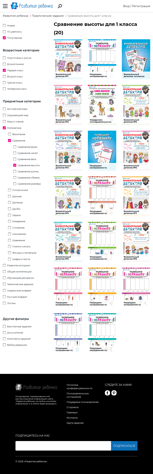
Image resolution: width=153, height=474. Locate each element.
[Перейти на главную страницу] (31, 6)
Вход (126, 6)
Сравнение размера (29, 183)
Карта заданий (75, 423)
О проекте (73, 407)
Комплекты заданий (18, 338)
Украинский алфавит (19, 290)
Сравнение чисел (28, 153)
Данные (16, 196)
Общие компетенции (19, 271)
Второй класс (15, 76)
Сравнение (18, 140)
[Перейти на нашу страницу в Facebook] (107, 392)
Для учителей (15, 332)
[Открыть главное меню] (5, 6)
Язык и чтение (15, 121)
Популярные (14, 37)
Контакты (72, 417)
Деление (17, 202)
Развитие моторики (18, 265)
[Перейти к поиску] (60, 6)
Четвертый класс (17, 88)
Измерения (18, 221)
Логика (11, 303)
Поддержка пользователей (83, 402)
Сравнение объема (29, 177)
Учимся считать (21, 246)
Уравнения (18, 240)
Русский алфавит (17, 297)
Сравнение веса (27, 159)
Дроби (16, 209)
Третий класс (15, 82)
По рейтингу (14, 31)
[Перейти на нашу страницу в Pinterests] (114, 392)
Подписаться (124, 446)
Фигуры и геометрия (24, 252)
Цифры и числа (21, 259)
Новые (11, 25)
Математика (14, 128)
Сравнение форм (27, 147)
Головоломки (20, 190)
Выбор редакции (17, 345)
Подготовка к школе (19, 58)
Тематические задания (20, 284)
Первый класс (15, 70)
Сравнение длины (28, 171)
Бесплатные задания (19, 326)
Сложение (18, 227)
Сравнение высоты (29, 165)
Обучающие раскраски (20, 278)
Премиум (72, 412)
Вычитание (18, 134)
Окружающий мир (17, 115)
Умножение (19, 234)
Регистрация (141, 6)
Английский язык (17, 109)
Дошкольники (15, 64)
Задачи (16, 215)
